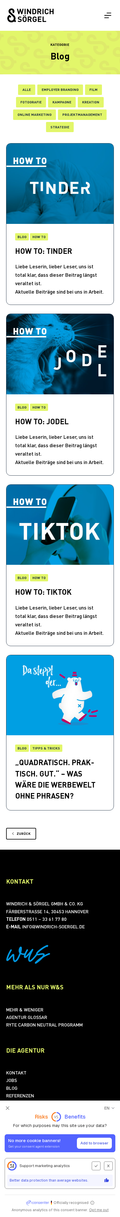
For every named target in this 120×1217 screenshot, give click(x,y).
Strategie (59, 127)
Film (93, 89)
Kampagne (61, 102)
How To (39, 407)
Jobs (11, 1080)
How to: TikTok (43, 591)
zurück (24, 833)
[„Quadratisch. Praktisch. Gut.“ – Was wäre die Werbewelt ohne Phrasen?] (60, 695)
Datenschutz (73, 1210)
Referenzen (20, 1095)
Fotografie (31, 102)
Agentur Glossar (26, 1017)
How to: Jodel (42, 421)
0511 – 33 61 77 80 (47, 919)
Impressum (44, 1210)
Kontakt (16, 1072)
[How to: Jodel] (60, 354)
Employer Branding (60, 89)
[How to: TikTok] (60, 525)
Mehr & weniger (24, 1009)
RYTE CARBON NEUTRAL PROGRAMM (44, 1025)
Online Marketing (34, 114)
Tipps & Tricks (46, 748)
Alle (26, 89)
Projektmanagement (82, 114)
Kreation (90, 102)
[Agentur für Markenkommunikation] (30, 15)
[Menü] (107, 15)
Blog (22, 407)
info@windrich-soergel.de (53, 926)
